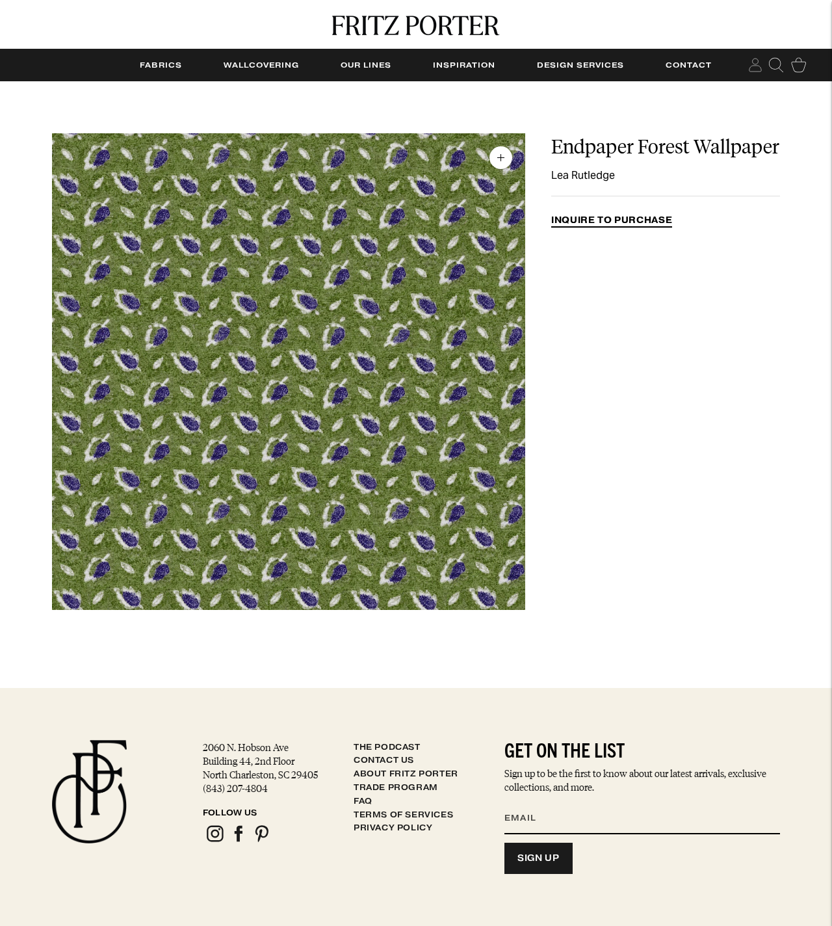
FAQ (363, 801)
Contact (689, 65)
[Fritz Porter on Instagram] (214, 840)
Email (528, 802)
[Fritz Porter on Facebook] (238, 840)
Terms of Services (403, 814)
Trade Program (396, 787)
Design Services (580, 65)
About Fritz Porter (406, 773)
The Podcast (387, 747)
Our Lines (366, 65)
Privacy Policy (393, 827)
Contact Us (384, 760)
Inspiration (464, 65)
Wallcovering (261, 65)
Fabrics (161, 65)
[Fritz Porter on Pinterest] (261, 840)
